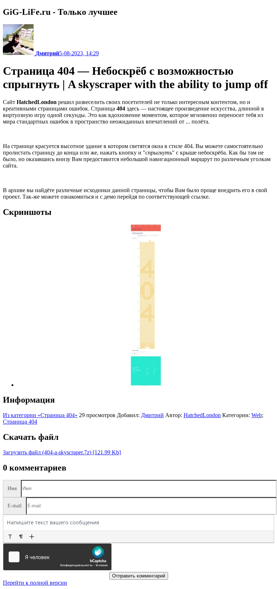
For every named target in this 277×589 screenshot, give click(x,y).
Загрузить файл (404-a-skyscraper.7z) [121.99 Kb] (62, 452)
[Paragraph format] (21, 537)
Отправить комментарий (138, 576)
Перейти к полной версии (35, 583)
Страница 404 (20, 422)
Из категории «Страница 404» (40, 415)
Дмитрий (152, 415)
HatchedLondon (202, 415)
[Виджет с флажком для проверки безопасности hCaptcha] (57, 557)
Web (256, 415)
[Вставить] (31, 537)
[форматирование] (10, 537)
